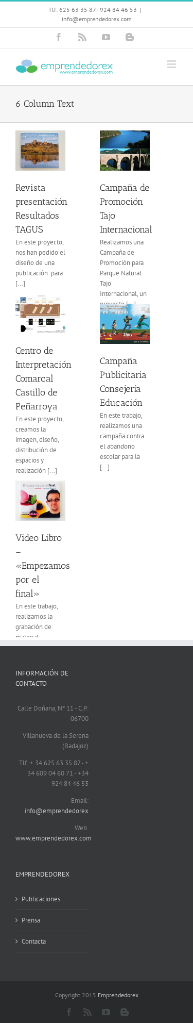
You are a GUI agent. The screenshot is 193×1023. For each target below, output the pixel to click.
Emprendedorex (118, 995)
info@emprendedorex (57, 810)
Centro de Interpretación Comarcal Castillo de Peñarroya (43, 378)
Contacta (34, 941)
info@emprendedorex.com (97, 19)
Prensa (31, 920)
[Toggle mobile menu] (172, 64)
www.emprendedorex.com (53, 838)
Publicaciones (41, 899)
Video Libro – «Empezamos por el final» (42, 565)
